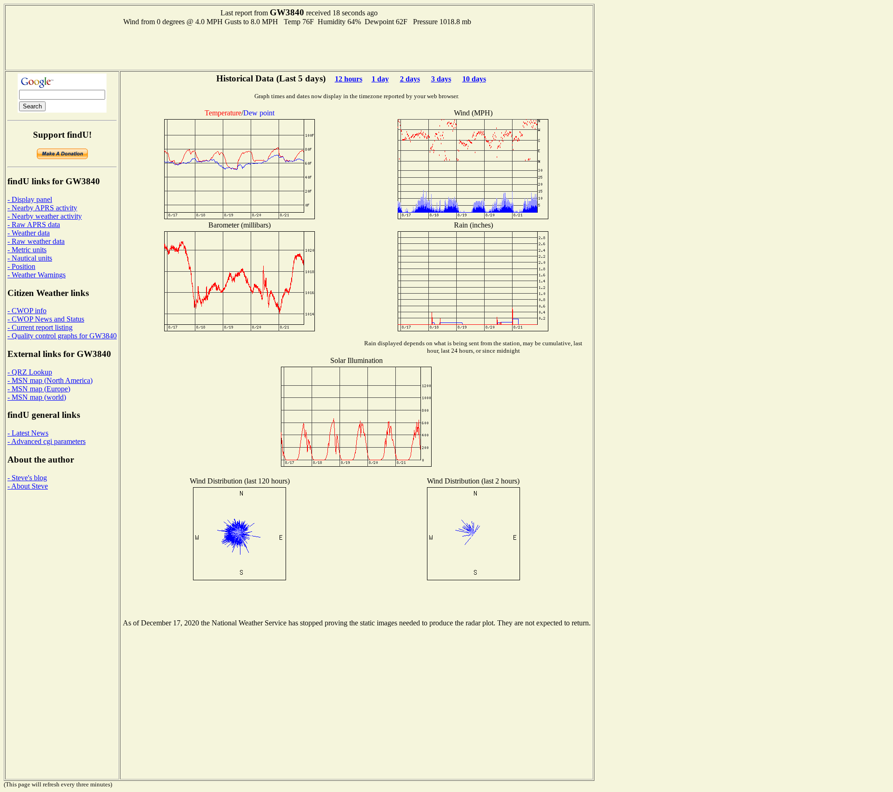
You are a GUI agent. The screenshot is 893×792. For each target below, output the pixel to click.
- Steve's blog (27, 478)
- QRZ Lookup (29, 372)
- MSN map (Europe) (38, 389)
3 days (441, 79)
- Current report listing (40, 327)
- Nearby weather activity (44, 216)
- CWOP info (27, 311)
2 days (410, 79)
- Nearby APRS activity (42, 208)
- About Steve (27, 486)
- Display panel (29, 199)
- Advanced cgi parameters (46, 441)
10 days (474, 79)
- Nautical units (29, 258)
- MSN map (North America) (50, 380)
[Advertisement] (299, 47)
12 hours (348, 79)
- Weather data (28, 233)
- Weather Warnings (36, 275)
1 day (380, 79)
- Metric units (27, 250)
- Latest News (27, 433)
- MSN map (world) (36, 397)
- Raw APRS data (33, 224)
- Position (21, 266)
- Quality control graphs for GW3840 (62, 336)
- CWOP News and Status (45, 319)
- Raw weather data (36, 241)
